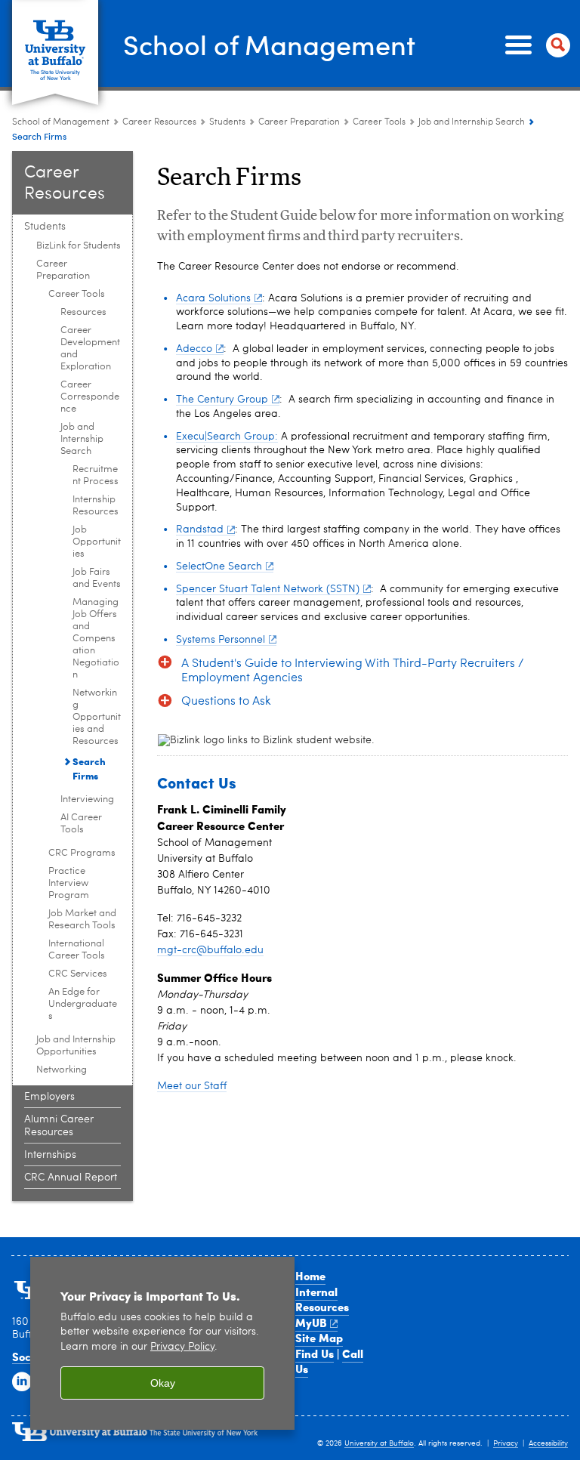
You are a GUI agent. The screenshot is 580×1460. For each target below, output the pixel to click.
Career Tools (379, 122)
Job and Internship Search (471, 122)
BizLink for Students (78, 246)
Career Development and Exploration (90, 349)
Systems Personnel (220, 639)
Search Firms (89, 768)
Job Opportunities (96, 542)
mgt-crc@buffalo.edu (210, 950)
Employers (49, 1096)
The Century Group (222, 399)
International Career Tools (76, 950)
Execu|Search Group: (227, 436)
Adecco (194, 349)
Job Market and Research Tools (82, 920)
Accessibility (548, 1443)
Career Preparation (299, 122)
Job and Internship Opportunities (76, 1046)
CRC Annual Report (70, 1177)
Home (310, 1275)
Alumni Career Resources (59, 1125)
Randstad (200, 529)
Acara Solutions (213, 298)
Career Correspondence (89, 397)
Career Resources (159, 122)
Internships (50, 1155)
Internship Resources (95, 506)
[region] (162, 1343)
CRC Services (77, 974)
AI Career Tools (81, 824)
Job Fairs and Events (96, 578)
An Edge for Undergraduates (82, 1004)
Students (228, 122)
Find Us (314, 1353)
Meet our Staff (192, 1086)
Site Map (319, 1337)
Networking (61, 1070)
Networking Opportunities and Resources (96, 717)
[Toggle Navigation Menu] (534, 45)
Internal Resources (322, 1299)
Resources (83, 312)
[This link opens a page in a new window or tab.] (331, 740)
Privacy (505, 1443)
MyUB (311, 1322)
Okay (162, 1383)
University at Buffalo (379, 1443)
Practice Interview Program (68, 883)
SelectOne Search (219, 566)
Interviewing (87, 799)
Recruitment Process (95, 475)
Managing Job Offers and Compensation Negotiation (95, 638)
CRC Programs (82, 853)
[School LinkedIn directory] (22, 1382)
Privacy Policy (182, 1347)
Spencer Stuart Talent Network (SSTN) (267, 589)
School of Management (269, 44)
